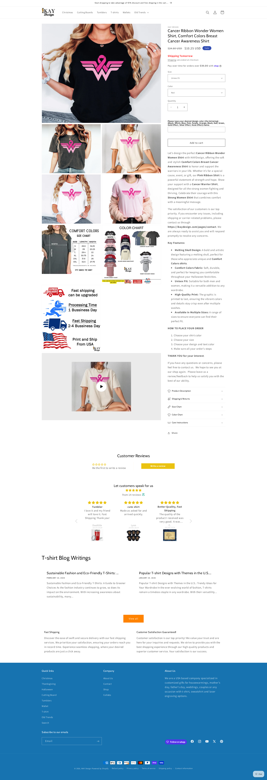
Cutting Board (49, 694)
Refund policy (117, 768)
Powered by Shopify (100, 768)
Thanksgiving (49, 683)
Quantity (172, 100)
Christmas (47, 678)
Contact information (184, 768)
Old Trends (47, 717)
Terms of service (148, 768)
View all (133, 618)
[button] (141, 12)
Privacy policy (133, 768)
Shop (106, 689)
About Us (108, 678)
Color (170, 86)
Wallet (45, 706)
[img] (133, 490)
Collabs (107, 694)
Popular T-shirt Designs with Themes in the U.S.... (175, 573)
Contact (107, 683)
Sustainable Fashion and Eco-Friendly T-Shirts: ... (83, 573)
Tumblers (47, 700)
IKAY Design (86, 768)
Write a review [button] (157, 466)
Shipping (172, 60)
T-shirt (45, 711)
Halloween (47, 689)
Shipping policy (165, 768)
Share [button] (175, 432)
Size (170, 71)
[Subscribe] (98, 741)
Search (45, 722)
